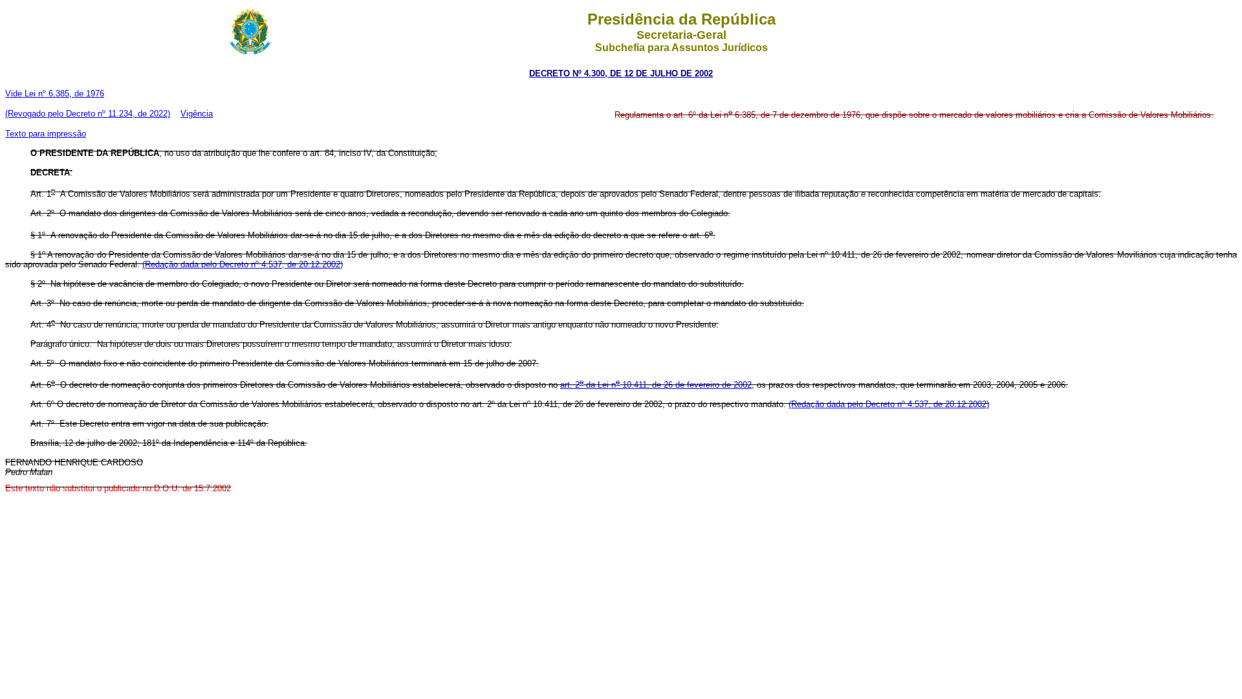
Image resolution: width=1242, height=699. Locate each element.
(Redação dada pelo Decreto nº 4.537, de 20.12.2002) (242, 264)
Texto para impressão (45, 134)
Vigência (196, 113)
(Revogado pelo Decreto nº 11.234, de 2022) (87, 113)
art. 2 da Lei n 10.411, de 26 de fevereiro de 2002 (656, 385)
